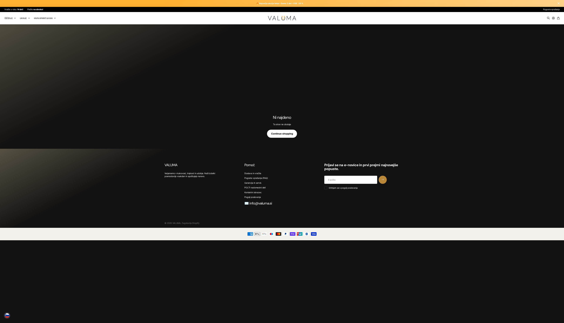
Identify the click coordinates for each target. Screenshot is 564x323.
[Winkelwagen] (558, 18)
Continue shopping (282, 133)
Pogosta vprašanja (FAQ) (256, 178)
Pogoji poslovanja (252, 197)
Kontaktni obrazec (253, 192)
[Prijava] (553, 18)
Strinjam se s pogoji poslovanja (343, 188)
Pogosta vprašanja (551, 9)
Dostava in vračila (252, 173)
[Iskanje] (548, 18)
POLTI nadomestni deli (255, 187)
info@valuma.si (260, 203)
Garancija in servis (252, 183)
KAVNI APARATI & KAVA (43, 18)
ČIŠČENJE (8, 18)
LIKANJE (23, 18)
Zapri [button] (559, 3)
